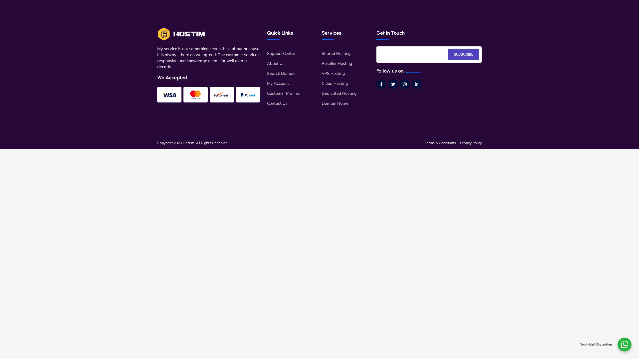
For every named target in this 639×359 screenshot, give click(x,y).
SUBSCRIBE (463, 54)
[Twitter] (393, 84)
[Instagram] (405, 84)
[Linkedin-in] (417, 84)
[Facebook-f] (381, 84)
